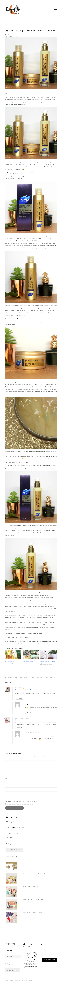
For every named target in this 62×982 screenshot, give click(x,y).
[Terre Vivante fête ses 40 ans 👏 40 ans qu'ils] (53, 951)
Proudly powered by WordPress (12, 980)
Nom (6, 778)
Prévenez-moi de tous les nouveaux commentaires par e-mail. (21, 801)
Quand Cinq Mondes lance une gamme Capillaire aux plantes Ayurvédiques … (48, 661)
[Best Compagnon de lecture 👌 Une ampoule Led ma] (53, 955)
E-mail (7, 786)
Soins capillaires (9, 27)
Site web (7, 793)
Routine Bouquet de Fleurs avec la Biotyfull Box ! (34, 873)
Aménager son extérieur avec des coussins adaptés (33, 861)
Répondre (19, 698)
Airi (25, 980)
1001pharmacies (29, 620)
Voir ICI (46, 643)
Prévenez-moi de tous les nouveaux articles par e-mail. (19, 804)
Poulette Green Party (22, 166)
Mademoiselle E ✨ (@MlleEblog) (23, 689)
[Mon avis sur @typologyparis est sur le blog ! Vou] (45, 955)
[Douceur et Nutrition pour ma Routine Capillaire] (13, 654)
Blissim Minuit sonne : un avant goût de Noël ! (33, 912)
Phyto (20, 162)
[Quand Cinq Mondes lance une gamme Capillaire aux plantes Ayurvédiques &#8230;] (48, 654)
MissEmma (17, 720)
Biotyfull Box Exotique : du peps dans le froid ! (33, 899)
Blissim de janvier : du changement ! (31, 886)
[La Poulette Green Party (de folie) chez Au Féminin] (31, 654)
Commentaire (8, 759)
